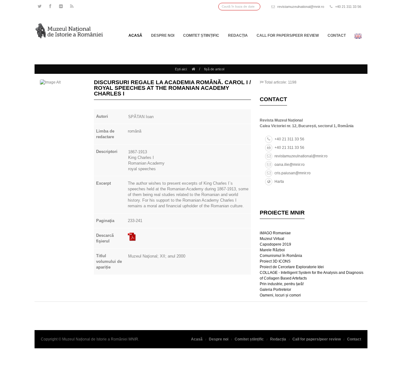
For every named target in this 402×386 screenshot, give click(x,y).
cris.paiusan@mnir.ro (292, 173)
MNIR (133, 339)
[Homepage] (193, 69)
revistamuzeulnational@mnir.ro (300, 6)
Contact (337, 35)
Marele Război (272, 250)
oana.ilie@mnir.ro (289, 164)
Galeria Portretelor (275, 289)
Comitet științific (201, 35)
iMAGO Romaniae (275, 233)
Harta (279, 181)
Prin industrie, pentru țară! (282, 284)
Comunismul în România (281, 255)
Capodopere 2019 (275, 244)
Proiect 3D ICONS (275, 261)
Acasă (135, 35)
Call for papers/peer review (288, 35)
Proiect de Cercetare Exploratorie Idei (292, 267)
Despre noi (162, 35)
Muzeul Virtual (272, 238)
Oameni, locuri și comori (280, 295)
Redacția (238, 35)
